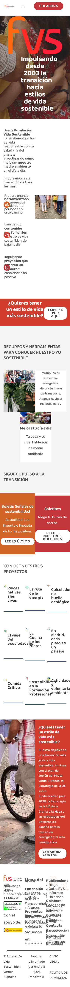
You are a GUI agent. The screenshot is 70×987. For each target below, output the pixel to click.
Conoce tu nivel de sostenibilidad (36, 921)
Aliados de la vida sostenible (55, 905)
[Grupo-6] (41, 944)
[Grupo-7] (32, 944)
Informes (56, 893)
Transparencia (36, 904)
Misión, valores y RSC (32, 898)
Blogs (53, 885)
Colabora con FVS (54, 910)
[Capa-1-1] (9, 6)
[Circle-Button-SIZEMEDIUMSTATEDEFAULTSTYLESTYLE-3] (38, 944)
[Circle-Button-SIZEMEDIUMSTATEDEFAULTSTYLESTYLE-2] (26, 944)
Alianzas (34, 908)
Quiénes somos (32, 893)
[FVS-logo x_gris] (29, 944)
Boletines (56, 897)
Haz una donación (54, 915)
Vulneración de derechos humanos (55, 937)
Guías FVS (57, 889)
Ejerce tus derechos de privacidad (55, 943)
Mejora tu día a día (35, 428)
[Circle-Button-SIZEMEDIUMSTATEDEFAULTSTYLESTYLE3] (35, 944)
